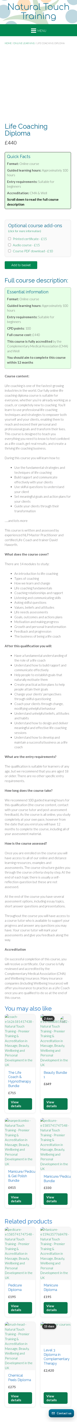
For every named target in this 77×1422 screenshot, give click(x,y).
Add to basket (21, 265)
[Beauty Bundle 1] (55, 1040)
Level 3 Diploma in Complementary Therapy (57, 1356)
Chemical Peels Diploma (19, 1377)
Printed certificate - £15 (29, 239)
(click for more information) (24, 231)
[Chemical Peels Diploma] (20, 1346)
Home (8, 43)
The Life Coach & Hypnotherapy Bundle (19, 1079)
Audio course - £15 (26, 245)
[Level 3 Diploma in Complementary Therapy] (55, 1333)
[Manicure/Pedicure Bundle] (55, 1144)
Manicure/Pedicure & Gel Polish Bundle (23, 1176)
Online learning (24, 43)
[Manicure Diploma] (55, 1253)
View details (16, 1104)
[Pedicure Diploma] (20, 1253)
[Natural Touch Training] (38, 12)
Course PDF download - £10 (32, 251)
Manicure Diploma (51, 1287)
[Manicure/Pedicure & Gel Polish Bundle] (20, 1142)
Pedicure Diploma (15, 1287)
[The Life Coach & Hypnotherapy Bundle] (20, 1040)
